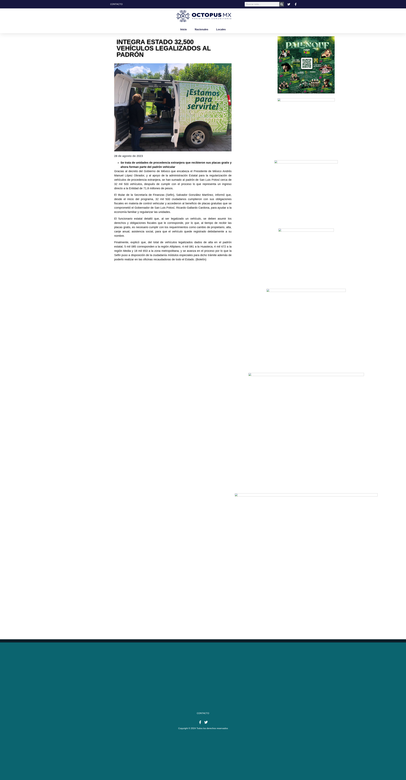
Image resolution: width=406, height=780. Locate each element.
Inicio (183, 29)
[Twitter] (206, 722)
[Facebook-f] (200, 722)
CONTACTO (203, 713)
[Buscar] (281, 4)
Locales (221, 29)
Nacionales (201, 29)
